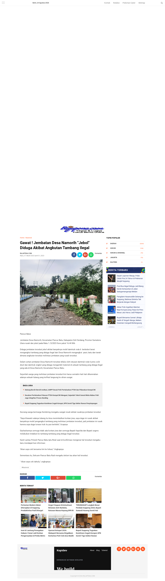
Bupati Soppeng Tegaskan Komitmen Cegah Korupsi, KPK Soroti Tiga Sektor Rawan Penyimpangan (61, 403)
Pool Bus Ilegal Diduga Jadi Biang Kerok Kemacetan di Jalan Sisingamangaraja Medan (130, 289)
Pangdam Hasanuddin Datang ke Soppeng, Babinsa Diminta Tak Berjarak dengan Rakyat (130, 299)
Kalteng (113, 262)
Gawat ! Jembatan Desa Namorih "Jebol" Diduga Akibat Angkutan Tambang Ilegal (55, 245)
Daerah (113, 243)
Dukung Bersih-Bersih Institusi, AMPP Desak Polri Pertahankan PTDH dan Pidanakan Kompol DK (60, 390)
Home (22, 238)
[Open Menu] (3, 3)
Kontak (107, 3)
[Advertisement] (82, 18)
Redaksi (116, 3)
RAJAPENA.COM (89, 576)
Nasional (29, 238)
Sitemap (141, 3)
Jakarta (113, 257)
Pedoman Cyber (129, 3)
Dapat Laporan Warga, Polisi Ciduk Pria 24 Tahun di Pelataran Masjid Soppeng (130, 278)
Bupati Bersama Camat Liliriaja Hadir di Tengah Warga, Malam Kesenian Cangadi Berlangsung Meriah (129, 320)
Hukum (113, 248)
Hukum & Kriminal (117, 253)
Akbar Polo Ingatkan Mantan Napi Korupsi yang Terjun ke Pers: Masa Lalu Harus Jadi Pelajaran (130, 310)
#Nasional (25, 467)
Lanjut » (140, 327)
